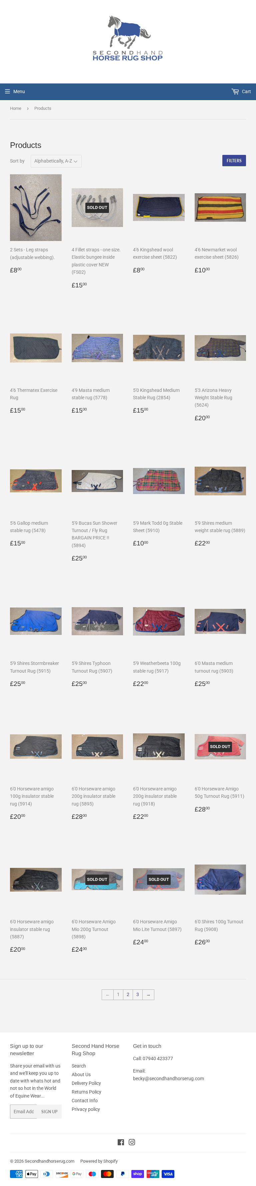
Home (15, 108)
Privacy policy (86, 1109)
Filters (234, 160)
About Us (81, 1074)
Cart (246, 91)
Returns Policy (86, 1092)
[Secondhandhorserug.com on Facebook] (120, 1143)
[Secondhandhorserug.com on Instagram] (132, 1143)
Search (79, 1066)
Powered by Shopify (99, 1161)
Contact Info (85, 1100)
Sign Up (49, 1111)
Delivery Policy (86, 1083)
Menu (19, 91)
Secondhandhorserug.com (49, 1161)
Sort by (17, 161)
